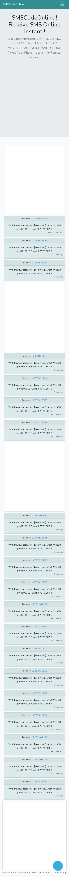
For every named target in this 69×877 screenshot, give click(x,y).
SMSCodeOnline (13, 4)
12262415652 (39, 715)
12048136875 (39, 537)
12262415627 (39, 626)
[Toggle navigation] (62, 4)
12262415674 (39, 378)
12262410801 (39, 560)
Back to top (61, 872)
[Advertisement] (34, 97)
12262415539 (39, 400)
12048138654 (39, 240)
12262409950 (39, 515)
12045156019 (39, 218)
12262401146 (39, 604)
